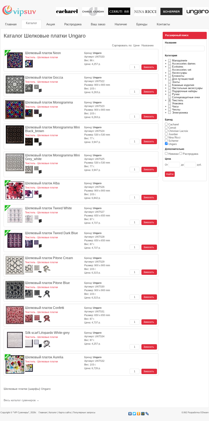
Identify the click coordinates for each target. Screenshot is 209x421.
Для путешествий (183, 78)
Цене (136, 45)
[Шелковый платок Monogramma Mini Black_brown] (15, 134)
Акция (50, 24)
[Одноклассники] (139, 413)
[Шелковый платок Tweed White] (15, 215)
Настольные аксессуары (187, 88)
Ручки (175, 94)
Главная (11, 24)
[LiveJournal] (147, 413)
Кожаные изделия (183, 85)
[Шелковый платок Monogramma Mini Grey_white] (15, 162)
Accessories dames (184, 63)
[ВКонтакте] (130, 413)
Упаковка (177, 103)
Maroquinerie (179, 60)
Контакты (163, 24)
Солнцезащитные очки (186, 97)
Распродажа (72, 24)
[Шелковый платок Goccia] (15, 85)
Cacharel (173, 124)
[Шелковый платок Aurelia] (15, 364)
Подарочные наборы (184, 91)
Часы (175, 106)
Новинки (173, 153)
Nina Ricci (174, 137)
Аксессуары (179, 72)
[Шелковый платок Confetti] (15, 315)
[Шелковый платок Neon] (15, 60)
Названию (147, 45)
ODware (204, 412)
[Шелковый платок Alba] (15, 190)
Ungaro (172, 144)
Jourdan (173, 134)
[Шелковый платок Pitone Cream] (15, 265)
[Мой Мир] (143, 413)
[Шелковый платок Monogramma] (15, 109)
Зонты (176, 82)
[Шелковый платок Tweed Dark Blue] (15, 240)
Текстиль (177, 100)
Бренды (141, 24)
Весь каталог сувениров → (21, 400)
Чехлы (176, 109)
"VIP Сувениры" (21, 412)
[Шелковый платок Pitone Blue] (15, 290)
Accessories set (181, 69)
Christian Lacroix (178, 131)
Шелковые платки (47, 57)
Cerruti (172, 127)
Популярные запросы (84, 412)
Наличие (121, 24)
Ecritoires (177, 66)
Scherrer (173, 140)
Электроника (180, 112)
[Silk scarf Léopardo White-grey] (15, 340)
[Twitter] (134, 413)
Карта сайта (65, 412)
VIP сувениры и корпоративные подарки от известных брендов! (22, 10)
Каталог (31, 23)
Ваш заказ (98, 24)
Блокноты (178, 75)
